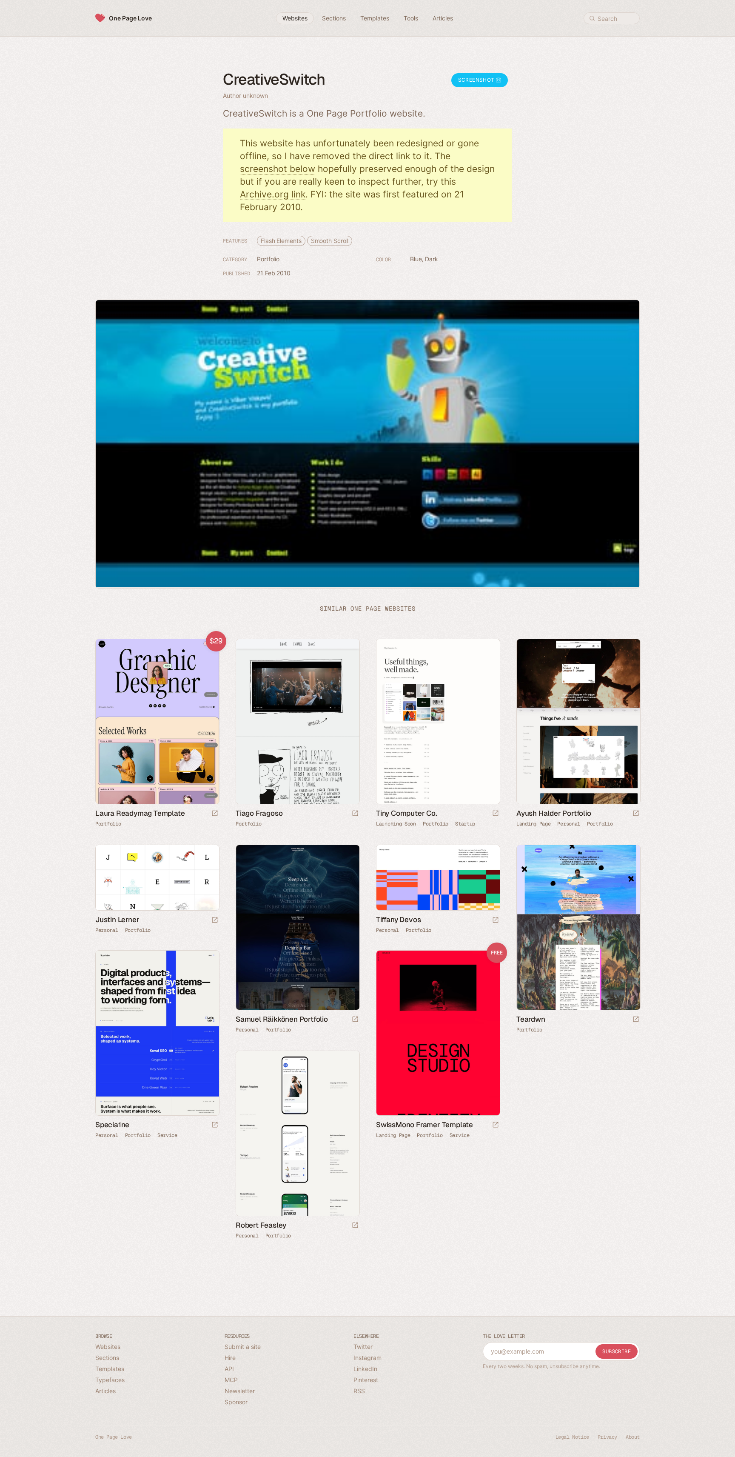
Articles (105, 1390)
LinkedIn (365, 1368)
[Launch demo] (215, 813)
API (229, 1368)
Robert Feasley (261, 1225)
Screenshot (477, 80)
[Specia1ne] (157, 1033)
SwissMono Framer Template (424, 1124)
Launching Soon (396, 823)
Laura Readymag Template (140, 813)
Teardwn (530, 1019)
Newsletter (240, 1390)
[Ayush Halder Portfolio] (578, 721)
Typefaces (110, 1379)
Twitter (363, 1346)
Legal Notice (572, 1437)
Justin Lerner (117, 919)
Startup (465, 823)
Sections (107, 1357)
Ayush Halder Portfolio (553, 813)
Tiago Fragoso (259, 813)
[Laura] (157, 721)
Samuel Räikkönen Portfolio (282, 1019)
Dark (431, 259)
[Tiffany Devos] (437, 878)
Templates (109, 1368)
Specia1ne (112, 1124)
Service (167, 1135)
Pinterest (365, 1379)
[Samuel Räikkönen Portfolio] (297, 927)
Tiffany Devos (398, 919)
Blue (416, 259)
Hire (230, 1357)
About (633, 1437)
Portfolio (268, 259)
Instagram (367, 1357)
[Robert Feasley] (297, 1133)
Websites (107, 1346)
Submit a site (243, 1346)
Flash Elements (281, 240)
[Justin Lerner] (157, 878)
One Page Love (130, 18)
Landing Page (533, 823)
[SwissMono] (437, 1033)
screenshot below (277, 168)
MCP (231, 1379)
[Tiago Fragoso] (297, 721)
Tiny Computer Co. (406, 813)
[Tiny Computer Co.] (437, 721)
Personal (568, 823)
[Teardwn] (578, 927)
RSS (359, 1390)
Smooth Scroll (330, 240)
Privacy (607, 1437)
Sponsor (236, 1402)
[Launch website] (355, 813)
